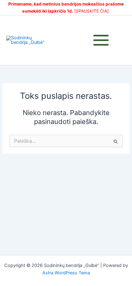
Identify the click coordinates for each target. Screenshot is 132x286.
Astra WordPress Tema (66, 273)
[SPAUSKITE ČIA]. (92, 11)
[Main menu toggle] (101, 40)
